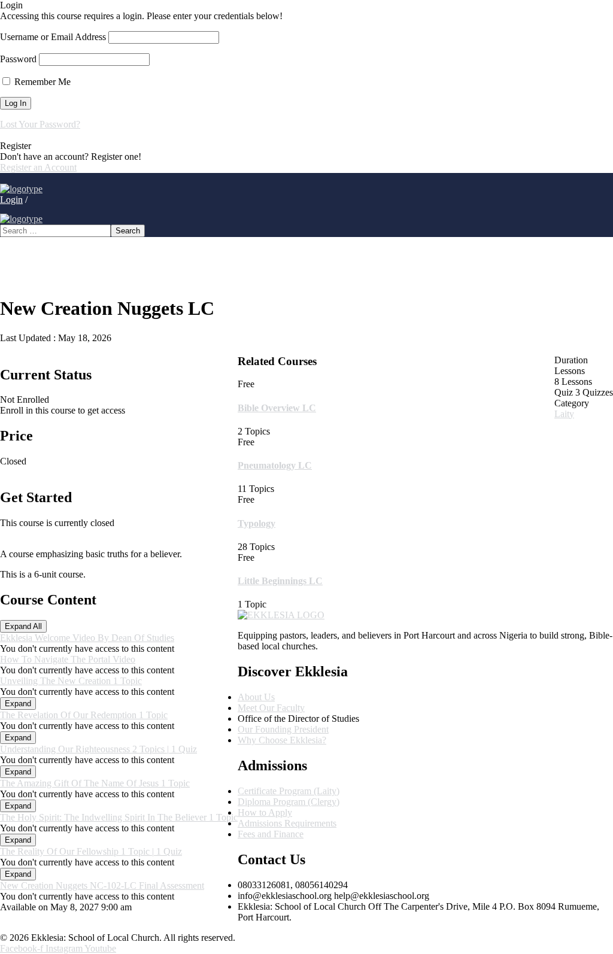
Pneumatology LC (275, 465)
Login (11, 200)
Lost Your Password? (40, 124)
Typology (256, 523)
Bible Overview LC (277, 408)
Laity (564, 414)
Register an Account (38, 167)
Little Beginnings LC (280, 581)
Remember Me (41, 82)
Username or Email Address (53, 37)
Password (18, 59)
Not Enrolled (24, 399)
